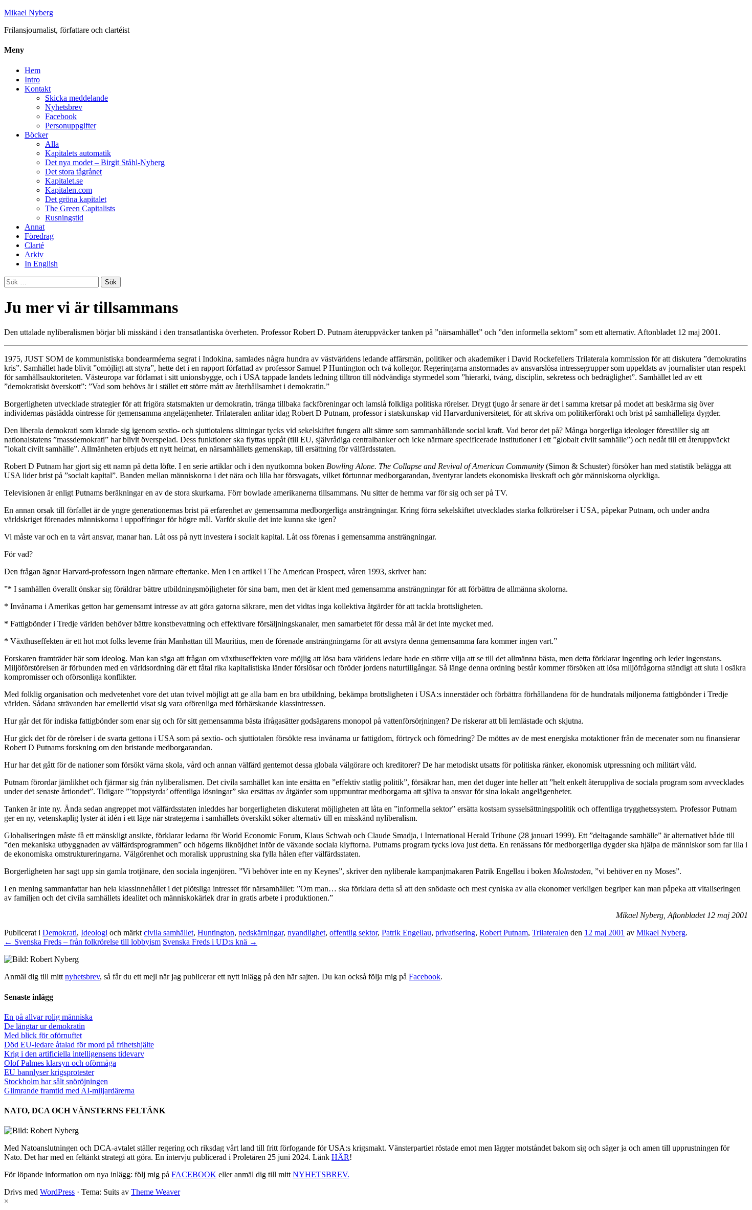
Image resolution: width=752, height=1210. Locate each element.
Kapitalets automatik (78, 153)
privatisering (455, 932)
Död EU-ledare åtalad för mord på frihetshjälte (79, 1044)
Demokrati (59, 932)
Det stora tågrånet (73, 171)
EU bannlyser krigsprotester (49, 1072)
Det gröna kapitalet (75, 199)
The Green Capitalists (80, 208)
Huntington (215, 932)
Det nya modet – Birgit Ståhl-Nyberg (105, 162)
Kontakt (38, 88)
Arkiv (34, 254)
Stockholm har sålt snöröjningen (56, 1081)
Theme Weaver (155, 1191)
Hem (32, 70)
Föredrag (39, 236)
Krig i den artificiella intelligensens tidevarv (74, 1053)
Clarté (34, 245)
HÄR (340, 1157)
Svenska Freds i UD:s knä (210, 941)
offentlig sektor (353, 932)
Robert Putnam (503, 932)
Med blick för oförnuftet (43, 1035)
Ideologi (94, 932)
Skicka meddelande (76, 98)
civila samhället (168, 932)
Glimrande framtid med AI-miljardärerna (69, 1090)
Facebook (61, 116)
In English (41, 263)
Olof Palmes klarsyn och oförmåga (60, 1063)
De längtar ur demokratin (44, 1026)
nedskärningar (260, 932)
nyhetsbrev (82, 976)
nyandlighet (306, 932)
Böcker (36, 134)
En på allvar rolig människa (48, 1017)
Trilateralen (550, 932)
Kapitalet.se (64, 180)
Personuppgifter (70, 125)
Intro (32, 79)
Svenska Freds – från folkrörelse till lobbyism (82, 941)
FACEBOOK (193, 1174)
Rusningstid (64, 217)
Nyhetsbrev (63, 107)
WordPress (57, 1191)
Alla (52, 144)
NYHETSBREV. (321, 1174)
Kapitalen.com (68, 190)
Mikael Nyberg (28, 12)
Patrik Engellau (406, 932)
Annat (35, 226)
